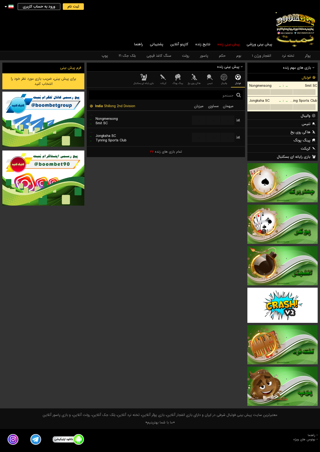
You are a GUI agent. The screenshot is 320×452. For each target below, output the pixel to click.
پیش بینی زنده (228, 44)
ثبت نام (73, 6)
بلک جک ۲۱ (127, 56)
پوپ (105, 56)
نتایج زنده (202, 44)
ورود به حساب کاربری (39, 6)
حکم (222, 56)
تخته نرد (288, 56)
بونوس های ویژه (304, 439)
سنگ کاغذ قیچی (159, 56)
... (259, 92)
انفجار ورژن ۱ (261, 56)
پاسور (204, 56)
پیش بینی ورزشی (259, 44)
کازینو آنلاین (179, 44)
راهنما (138, 44)
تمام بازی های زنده (166, 151)
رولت (185, 56)
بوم (238, 56)
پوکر (308, 56)
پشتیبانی (156, 44)
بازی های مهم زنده (297, 68)
